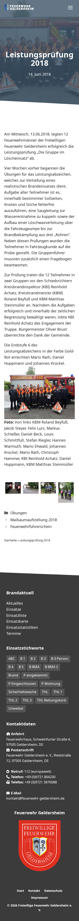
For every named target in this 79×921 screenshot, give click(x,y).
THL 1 (58, 691)
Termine (13, 633)
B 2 (33, 658)
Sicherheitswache (22, 691)
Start (20, 891)
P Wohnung (51, 683)
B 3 (43, 658)
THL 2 (12, 700)
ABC (11, 658)
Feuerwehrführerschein (31, 526)
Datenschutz (53, 891)
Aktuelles (14, 603)
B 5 (21, 666)
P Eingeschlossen (22, 683)
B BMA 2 (51, 666)
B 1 (22, 658)
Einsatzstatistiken (22, 627)
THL (45, 691)
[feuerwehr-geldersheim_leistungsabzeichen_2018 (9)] (66, 499)
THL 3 (27, 700)
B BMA (34, 666)
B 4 (10, 666)
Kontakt (34, 891)
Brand (13, 675)
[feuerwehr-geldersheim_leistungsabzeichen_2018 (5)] (48, 490)
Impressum (39, 898)
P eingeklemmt (36, 675)
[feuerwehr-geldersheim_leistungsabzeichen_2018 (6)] (31, 490)
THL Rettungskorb (51, 700)
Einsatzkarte (17, 621)
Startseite (10, 540)
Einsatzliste (16, 615)
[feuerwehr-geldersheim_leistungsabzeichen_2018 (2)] (13, 490)
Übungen (18, 512)
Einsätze (13, 609)
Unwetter (16, 708)
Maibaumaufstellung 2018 (33, 519)
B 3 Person (59, 658)
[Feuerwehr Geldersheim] (19, 7)
